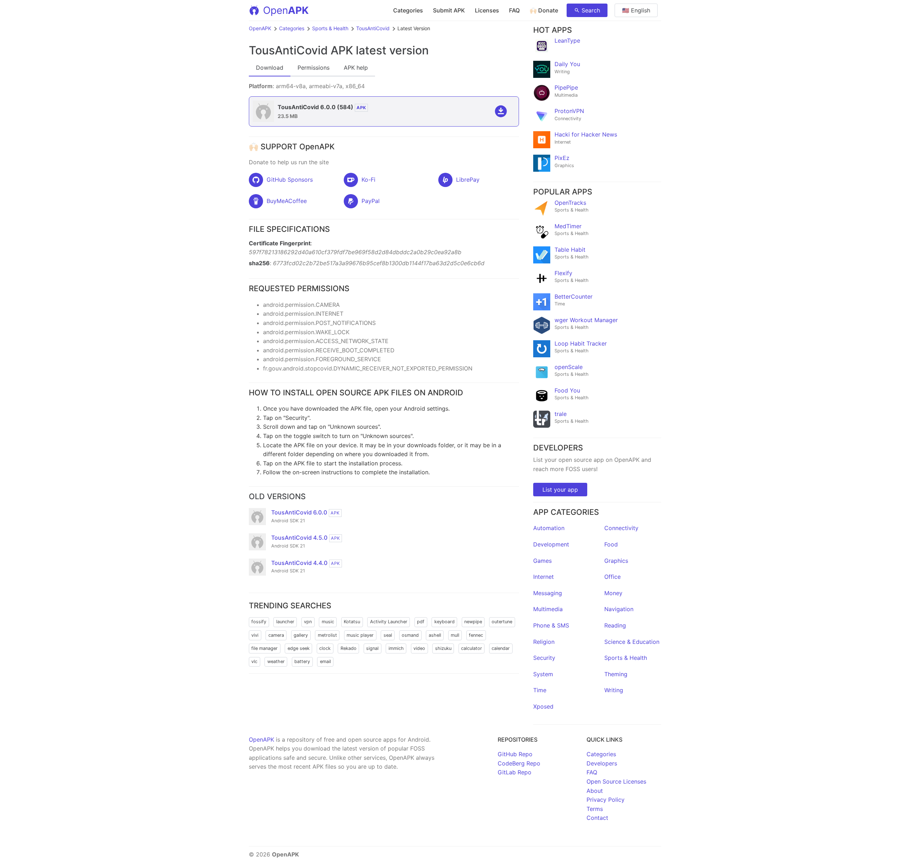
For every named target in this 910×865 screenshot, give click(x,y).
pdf (420, 621)
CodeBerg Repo (519, 763)
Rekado (349, 648)
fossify (258, 621)
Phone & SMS (551, 625)
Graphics (616, 560)
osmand (410, 635)
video (419, 648)
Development (551, 544)
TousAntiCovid (373, 28)
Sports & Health (330, 28)
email (325, 661)
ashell (435, 635)
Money (613, 593)
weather (276, 661)
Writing (613, 690)
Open (286, 10)
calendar (501, 648)
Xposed (543, 706)
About (595, 790)
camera (276, 635)
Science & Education (631, 641)
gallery (301, 635)
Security (544, 657)
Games (542, 560)
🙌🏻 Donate (544, 10)
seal (388, 635)
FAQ (514, 10)
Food (611, 544)
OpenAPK (260, 28)
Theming (615, 674)
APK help (356, 67)
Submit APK (449, 10)
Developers (602, 763)
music (328, 621)
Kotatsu (352, 621)
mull (455, 635)
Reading (615, 625)
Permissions (314, 67)
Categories (408, 10)
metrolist (327, 635)
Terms (595, 808)
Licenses (487, 10)
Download (269, 67)
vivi (254, 635)
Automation (548, 528)
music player (360, 635)
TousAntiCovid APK (301, 50)
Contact (597, 817)
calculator (471, 648)
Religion (544, 641)
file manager (264, 648)
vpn (308, 621)
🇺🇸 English (636, 10)
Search (591, 10)
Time (539, 690)
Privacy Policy (606, 799)
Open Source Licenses (616, 781)
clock (325, 648)
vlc (254, 661)
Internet (543, 576)
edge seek (299, 648)
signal (372, 648)
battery (302, 661)
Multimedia (548, 609)
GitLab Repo (514, 772)
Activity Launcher (388, 621)
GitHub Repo (515, 754)
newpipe (473, 621)
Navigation (618, 609)
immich (396, 648)
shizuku (443, 648)
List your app (560, 489)
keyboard (444, 621)
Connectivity (621, 528)
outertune (502, 621)
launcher (285, 621)
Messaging (547, 593)
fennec (476, 635)
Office (612, 576)
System (543, 674)
